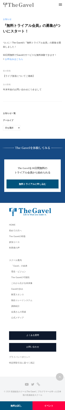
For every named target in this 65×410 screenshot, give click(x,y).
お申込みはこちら (14, 59)
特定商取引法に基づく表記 (21, 363)
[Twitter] (32, 384)
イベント (48, 405)
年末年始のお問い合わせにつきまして (22, 89)
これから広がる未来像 (21, 283)
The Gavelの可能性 (20, 277)
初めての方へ (15, 230)
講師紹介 (15, 306)
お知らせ (7, 19)
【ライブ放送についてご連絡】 (19, 76)
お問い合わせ (32, 347)
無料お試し (16, 405)
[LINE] (38, 384)
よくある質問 (32, 335)
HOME (12, 225)
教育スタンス (17, 294)
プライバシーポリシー (19, 357)
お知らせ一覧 (9, 113)
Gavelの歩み (17, 289)
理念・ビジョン (18, 271)
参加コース (14, 242)
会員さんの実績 (18, 312)
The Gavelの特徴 (17, 236)
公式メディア (17, 318)
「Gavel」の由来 (19, 266)
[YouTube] (27, 384)
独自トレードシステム (21, 300)
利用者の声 (14, 248)
